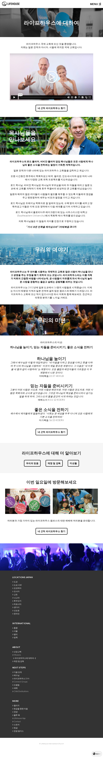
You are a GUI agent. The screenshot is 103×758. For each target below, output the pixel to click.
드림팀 (16, 685)
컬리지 (16, 705)
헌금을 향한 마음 (21, 709)
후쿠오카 (17, 601)
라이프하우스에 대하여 (24, 658)
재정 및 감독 (19, 661)
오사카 (16, 591)
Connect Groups (21, 682)
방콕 (16, 637)
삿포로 (16, 610)
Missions (17, 655)
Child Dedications (21, 691)
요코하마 (17, 588)
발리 (16, 634)
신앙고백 (17, 652)
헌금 (16, 728)
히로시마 (17, 604)
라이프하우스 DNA (21, 678)
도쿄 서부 (18, 585)
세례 (16, 688)
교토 (16, 594)
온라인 (16, 614)
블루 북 (17, 715)
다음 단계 (18, 672)
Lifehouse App (19, 718)
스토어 (16, 725)
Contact (17, 721)
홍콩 (16, 628)
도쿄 (16, 582)
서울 (16, 631)
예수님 (16, 675)
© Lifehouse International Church (51, 743)
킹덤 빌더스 (19, 731)
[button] (94, 4)
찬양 (16, 712)
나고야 (16, 598)
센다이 (16, 607)
